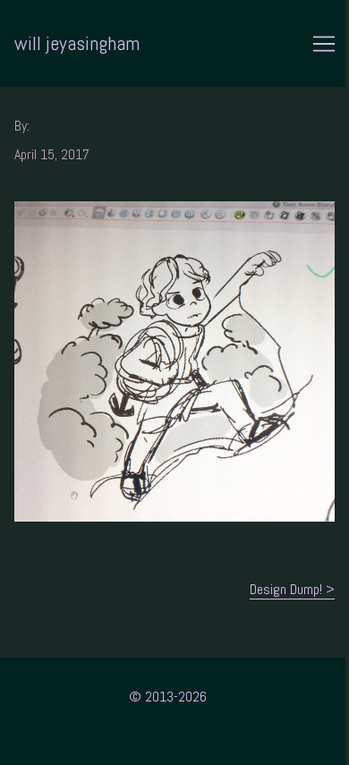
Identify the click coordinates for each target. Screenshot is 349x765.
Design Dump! (286, 589)
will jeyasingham (77, 43)
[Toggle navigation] (324, 44)
